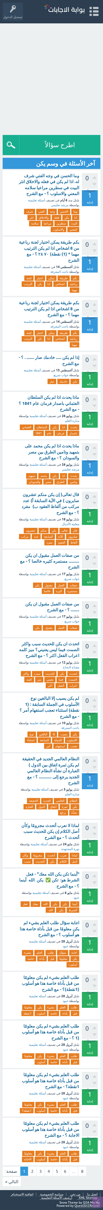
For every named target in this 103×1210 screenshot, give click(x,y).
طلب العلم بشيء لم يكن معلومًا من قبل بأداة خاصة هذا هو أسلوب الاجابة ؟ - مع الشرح (50, 1129)
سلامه (35, 223)
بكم (75, 278)
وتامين (73, 481)
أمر (48, 746)
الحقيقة (33, 800)
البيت (74, 223)
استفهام (60, 746)
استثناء (31, 740)
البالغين (43, 734)
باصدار (73, 433)
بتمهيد (31, 475)
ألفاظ (74, 542)
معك (35, 904)
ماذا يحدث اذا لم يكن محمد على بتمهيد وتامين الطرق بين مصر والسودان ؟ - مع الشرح (52, 451)
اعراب (73, 685)
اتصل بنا (92, 1194)
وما (75, 211)
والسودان (34, 481)
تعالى (65, 530)
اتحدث (73, 673)
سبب (37, 673)
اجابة (74, 952)
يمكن (51, 278)
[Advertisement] (51, 78)
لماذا (74, 855)
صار (52, 381)
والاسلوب (58, 229)
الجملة (58, 740)
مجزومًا (37, 855)
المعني (73, 229)
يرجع (63, 812)
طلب (51, 952)
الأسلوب (72, 740)
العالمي (60, 800)
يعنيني (49, 679)
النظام (73, 800)
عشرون (30, 530)
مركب (25, 536)
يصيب (63, 734)
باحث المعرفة (59, 272)
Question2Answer (87, 1206)
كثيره (59, 591)
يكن (66, 217)
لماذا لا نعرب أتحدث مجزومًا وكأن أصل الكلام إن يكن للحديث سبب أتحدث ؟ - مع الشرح (50, 831)
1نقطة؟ (26, 1110)
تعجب (73, 746)
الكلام (63, 861)
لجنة (28, 278)
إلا (54, 734)
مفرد (49, 542)
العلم (39, 952)
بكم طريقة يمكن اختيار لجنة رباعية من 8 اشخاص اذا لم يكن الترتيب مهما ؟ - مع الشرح (49, 308)
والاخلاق (44, 217)
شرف (29, 211)
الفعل (61, 685)
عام (49, 433)
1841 (38, 433)
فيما (61, 679)
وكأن (25, 855)
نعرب (63, 855)
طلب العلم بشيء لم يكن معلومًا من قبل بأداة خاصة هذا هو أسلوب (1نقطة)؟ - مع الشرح (50, 983)
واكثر (26, 673)
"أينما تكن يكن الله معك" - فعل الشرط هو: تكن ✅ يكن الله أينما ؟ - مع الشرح (49, 880)
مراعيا (47, 223)
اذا (75, 217)
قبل (52, 958)
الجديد (47, 800)
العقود (61, 542)
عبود (76, 897)
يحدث (73, 427)
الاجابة (27, 1159)
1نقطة (27, 1013)
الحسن (64, 211)
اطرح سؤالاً (60, 144)
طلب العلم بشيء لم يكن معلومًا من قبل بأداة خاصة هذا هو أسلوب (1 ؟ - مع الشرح (50, 1032)
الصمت (72, 679)
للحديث (49, 673)
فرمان (60, 433)
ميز (39, 679)
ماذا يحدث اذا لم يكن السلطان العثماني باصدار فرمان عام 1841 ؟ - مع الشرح (49, 403)
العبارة (29, 806)
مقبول (49, 585)
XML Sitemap (88, 1198)
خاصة (30, 958)
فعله (56, 217)
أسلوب (73, 964)
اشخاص (60, 284)
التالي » (11, 1181)
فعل (25, 904)
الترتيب (28, 284)
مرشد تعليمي (59, 205)
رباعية (73, 284)
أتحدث (51, 855)
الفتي (41, 211)
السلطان (41, 427)
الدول (41, 806)
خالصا (47, 591)
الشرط (73, 910)
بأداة (42, 958)
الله (45, 904)
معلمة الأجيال (70, 524)
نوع (32, 734)
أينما (74, 904)
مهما (74, 290)
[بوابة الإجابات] (64, 9)
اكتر (50, 685)
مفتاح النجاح (71, 667)
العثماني (26, 427)
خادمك (63, 381)
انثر (32, 217)
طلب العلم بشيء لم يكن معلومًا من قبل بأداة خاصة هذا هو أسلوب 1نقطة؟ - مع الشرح (50, 1080)
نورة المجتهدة (70, 849)
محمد (43, 475)
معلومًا (63, 958)
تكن (65, 904)
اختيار (40, 278)
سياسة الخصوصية (51, 1194)
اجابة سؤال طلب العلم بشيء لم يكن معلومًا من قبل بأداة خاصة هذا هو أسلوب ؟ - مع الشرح (49, 928)
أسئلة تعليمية (36, 200)
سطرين (61, 223)
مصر (48, 481)
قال (75, 530)
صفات (73, 585)
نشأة (74, 812)
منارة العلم (72, 421)
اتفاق (53, 806)
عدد (36, 536)
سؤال (62, 952)
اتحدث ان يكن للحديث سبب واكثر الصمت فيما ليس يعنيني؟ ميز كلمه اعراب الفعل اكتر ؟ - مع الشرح (49, 649)
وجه (52, 211)
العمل (61, 585)
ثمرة (64, 806)
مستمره (72, 591)
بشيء (27, 952)
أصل (74, 861)
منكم (43, 530)
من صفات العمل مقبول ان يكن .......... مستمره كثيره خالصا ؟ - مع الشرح (49, 561)
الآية (60, 536)
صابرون (72, 536)
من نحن (75, 1194)
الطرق (60, 481)
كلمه (29, 679)
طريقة (64, 278)
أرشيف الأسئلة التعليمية (56, 1198)
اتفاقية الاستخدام (22, 1194)
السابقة (48, 536)
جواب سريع (61, 375)
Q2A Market (91, 1202)
